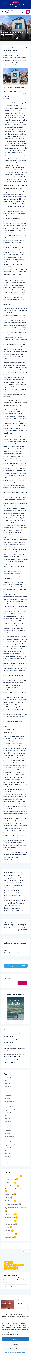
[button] (28, 1311)
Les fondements (10, 1234)
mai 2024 (8, 1156)
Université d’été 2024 (10, 1275)
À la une (7, 1197)
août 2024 (8, 1148)
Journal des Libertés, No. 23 (15, 994)
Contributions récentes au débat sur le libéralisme (15, 1208)
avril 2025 (8, 1124)
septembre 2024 (10, 1145)
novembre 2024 (9, 1139)
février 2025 (8, 1130)
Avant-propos (9, 1201)
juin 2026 (7, 1083)
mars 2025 (8, 1127)
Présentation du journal (12, 1204)
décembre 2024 (9, 1136)
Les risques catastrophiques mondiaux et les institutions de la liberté (22, 927)
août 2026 (8, 1078)
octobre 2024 (9, 1142)
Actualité (8, 1230)
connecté (6, 950)
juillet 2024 (8, 1151)
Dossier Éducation (10, 1179)
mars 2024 (8, 1162)
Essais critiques (9, 1221)
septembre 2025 (10, 1110)
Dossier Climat (9, 1182)
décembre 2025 (9, 1101)
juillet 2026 (8, 1080)
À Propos (20, 1300)
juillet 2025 (8, 1116)
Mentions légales (9, 1352)
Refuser (15, 1344)
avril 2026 (8, 1089)
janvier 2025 (8, 1133)
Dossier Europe (9, 1194)
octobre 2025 (9, 1107)
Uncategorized (9, 1237)
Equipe (19, 1303)
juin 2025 (7, 1118)
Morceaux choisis (10, 1217)
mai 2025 (8, 1121)
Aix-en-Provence (11, 1267)
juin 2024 (7, 1153)
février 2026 (8, 1095)
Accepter (15, 1339)
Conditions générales (19, 1352)
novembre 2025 (9, 1104)
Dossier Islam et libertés (12, 1176)
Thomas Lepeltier (9, 1034)
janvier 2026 (8, 1098)
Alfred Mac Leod (9, 1040)
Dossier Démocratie (11, 1186)
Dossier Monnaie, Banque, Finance (15, 1189)
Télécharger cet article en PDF (16, 966)
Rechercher (8, 978)
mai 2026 (8, 1086)
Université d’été (9, 1214)
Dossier (7, 1227)
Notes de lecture (10, 1224)
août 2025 (8, 1113)
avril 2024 (8, 1159)
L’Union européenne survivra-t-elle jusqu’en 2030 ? (14, 1048)
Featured (9, 1262)
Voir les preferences (15, 1349)
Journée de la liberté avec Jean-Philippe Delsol (15, 5)
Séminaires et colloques (14, 1264)
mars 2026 (8, 1092)
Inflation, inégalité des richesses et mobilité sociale (8, 925)
